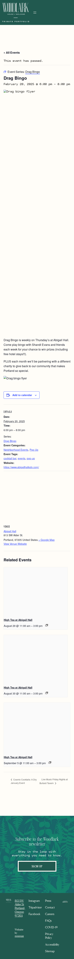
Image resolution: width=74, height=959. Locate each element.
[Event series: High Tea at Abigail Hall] (46, 625)
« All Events (12, 52)
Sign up (37, 866)
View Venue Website (15, 544)
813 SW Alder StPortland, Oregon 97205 (20, 908)
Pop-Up (34, 450)
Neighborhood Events (16, 450)
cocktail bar (10, 458)
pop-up (31, 458)
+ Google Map (46, 540)
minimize (19, 935)
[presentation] (36, 591)
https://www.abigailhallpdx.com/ (21, 467)
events (21, 458)
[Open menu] (35, 12)
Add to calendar (22, 395)
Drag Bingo (10, 441)
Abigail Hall (10, 531)
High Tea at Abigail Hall (18, 620)
